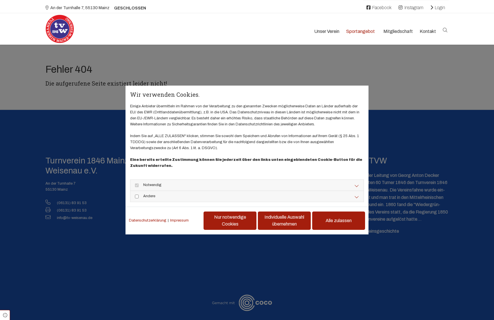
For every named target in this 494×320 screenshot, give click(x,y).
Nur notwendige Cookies (230, 220)
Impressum (179, 220)
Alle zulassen (339, 220)
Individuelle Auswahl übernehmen (284, 220)
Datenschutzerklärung (147, 220)
